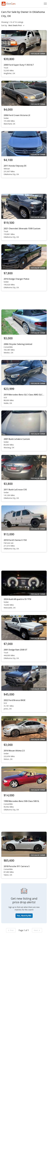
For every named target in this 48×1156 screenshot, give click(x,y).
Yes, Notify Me (24, 915)
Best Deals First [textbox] (15, 25)
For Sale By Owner (38, 54)
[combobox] (16, 25)
